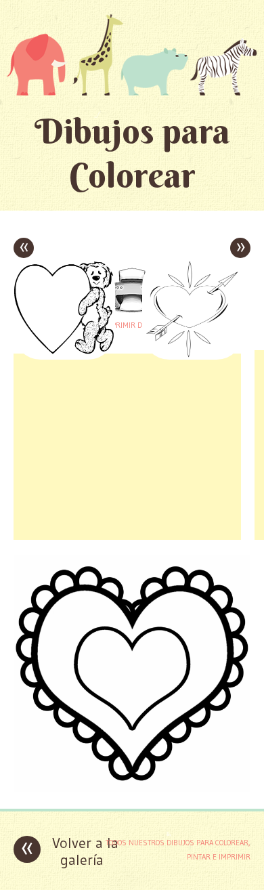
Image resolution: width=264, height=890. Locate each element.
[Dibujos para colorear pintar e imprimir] (132, 55)
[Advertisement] (127, 445)
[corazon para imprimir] (132, 788)
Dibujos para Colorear (132, 153)
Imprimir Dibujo (132, 325)
